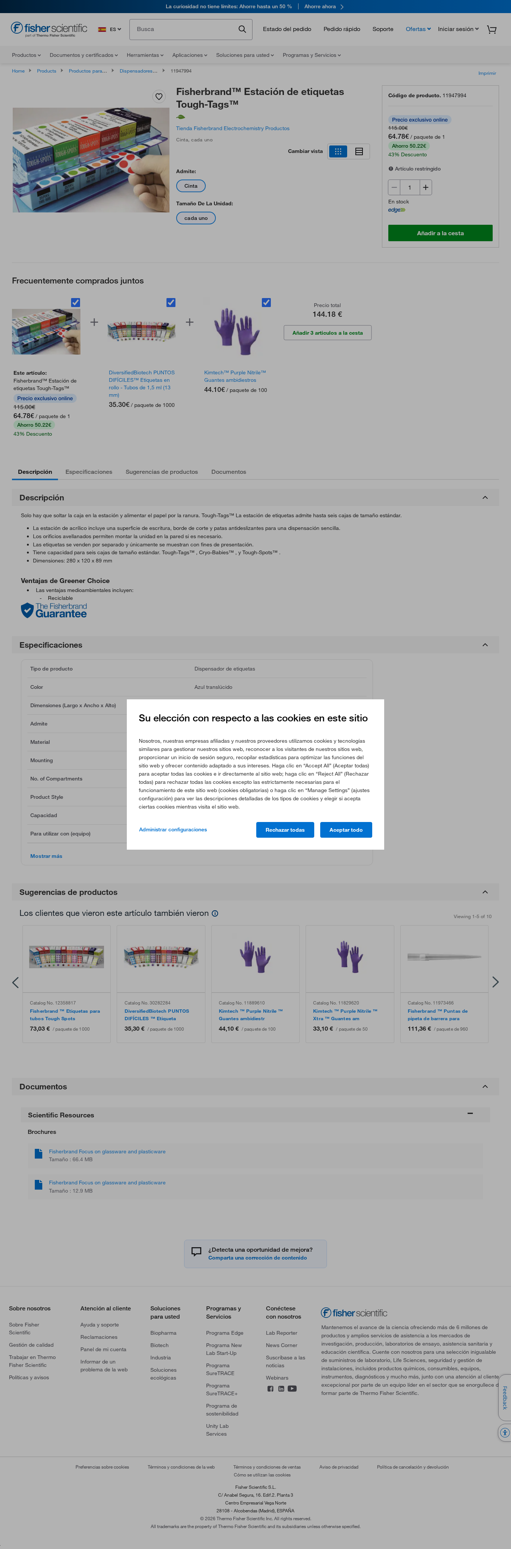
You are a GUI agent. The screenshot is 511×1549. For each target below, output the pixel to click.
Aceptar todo (346, 829)
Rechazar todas (285, 829)
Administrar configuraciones (173, 829)
